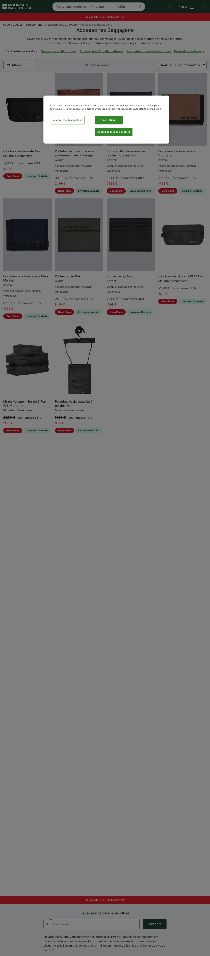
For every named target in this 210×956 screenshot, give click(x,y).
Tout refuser (109, 120)
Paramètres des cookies (67, 120)
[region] (106, 120)
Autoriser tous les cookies (113, 131)
